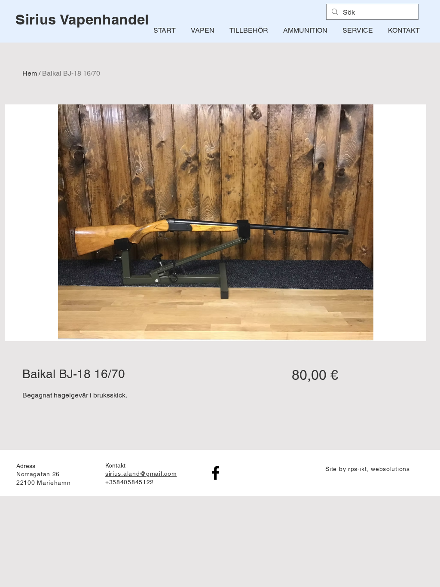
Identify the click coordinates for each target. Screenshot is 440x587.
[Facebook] (215, 473)
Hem (29, 73)
